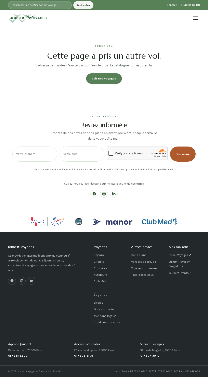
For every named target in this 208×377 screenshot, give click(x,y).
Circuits (99, 261)
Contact (172, 5)
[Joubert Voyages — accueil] (27, 18)
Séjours (99, 255)
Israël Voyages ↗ (180, 255)
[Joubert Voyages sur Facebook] (94, 194)
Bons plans (138, 255)
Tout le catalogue (142, 275)
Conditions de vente (107, 322)
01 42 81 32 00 (190, 5)
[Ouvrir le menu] (195, 18)
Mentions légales (105, 316)
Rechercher (83, 5)
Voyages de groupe (143, 261)
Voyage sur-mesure (144, 268)
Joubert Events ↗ (180, 273)
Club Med (100, 281)
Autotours (100, 275)
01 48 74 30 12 (149, 355)
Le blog (98, 302)
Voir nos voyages (104, 78)
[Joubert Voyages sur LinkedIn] (114, 194)
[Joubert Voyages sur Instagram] (104, 194)
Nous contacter (104, 309)
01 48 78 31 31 (83, 355)
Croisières (100, 268)
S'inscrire (183, 154)
